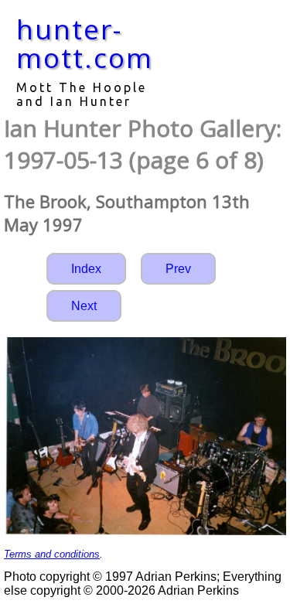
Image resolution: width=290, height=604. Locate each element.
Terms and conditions (52, 554)
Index (86, 268)
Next (84, 305)
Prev (178, 268)
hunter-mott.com (84, 43)
